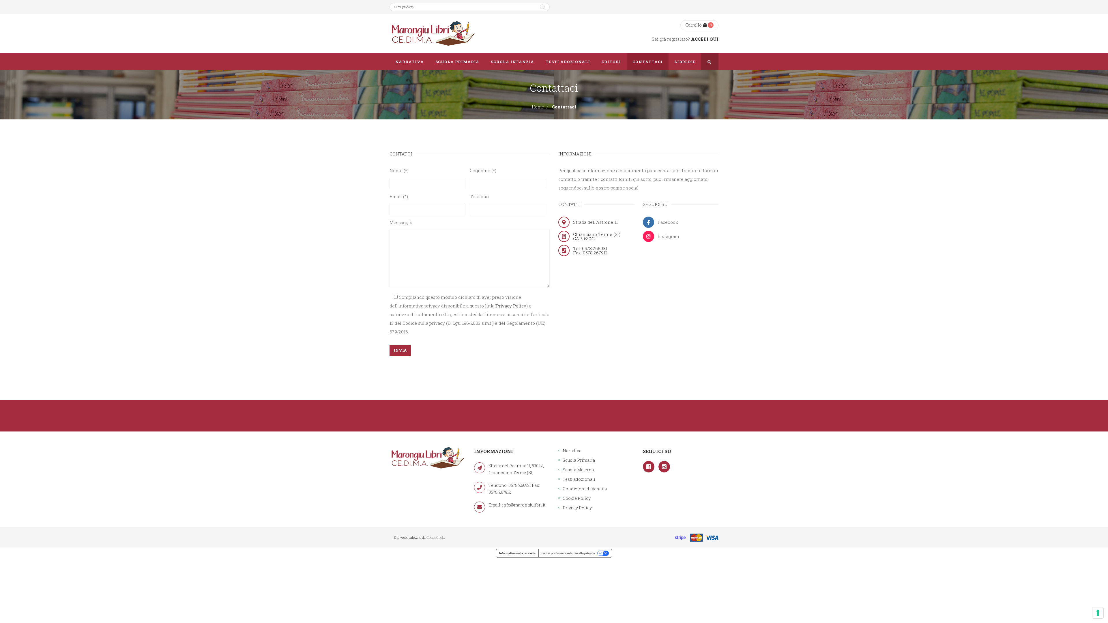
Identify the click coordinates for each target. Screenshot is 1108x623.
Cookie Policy (577, 498)
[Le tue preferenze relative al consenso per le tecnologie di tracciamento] (1097, 612)
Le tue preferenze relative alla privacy (568, 553)
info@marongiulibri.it (523, 505)
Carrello (693, 25)
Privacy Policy (511, 306)
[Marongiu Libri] (433, 34)
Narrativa (572, 450)
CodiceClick (435, 537)
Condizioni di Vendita (585, 488)
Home (538, 107)
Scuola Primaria (579, 460)
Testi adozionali (579, 479)
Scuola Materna (578, 469)
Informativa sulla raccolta (517, 553)
